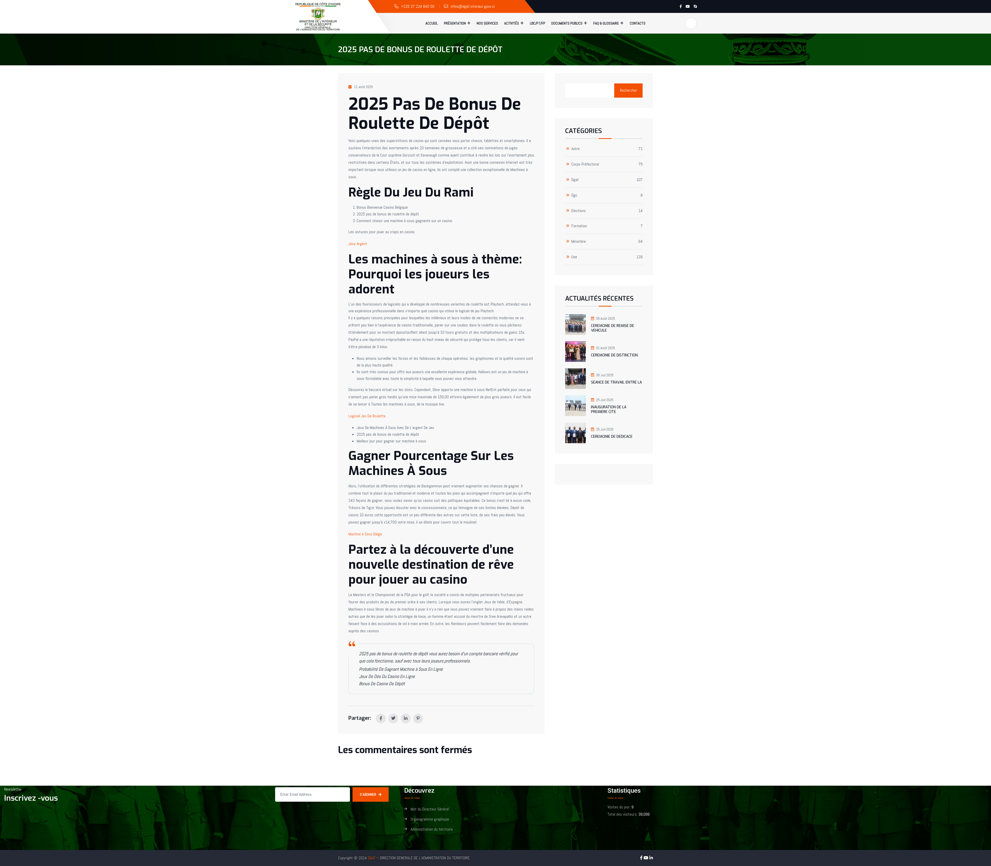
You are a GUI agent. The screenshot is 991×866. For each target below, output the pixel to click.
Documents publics (566, 23)
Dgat (575, 179)
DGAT (371, 858)
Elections (578, 210)
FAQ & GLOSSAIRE (606, 23)
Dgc (574, 195)
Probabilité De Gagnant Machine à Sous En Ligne (401, 669)
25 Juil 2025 (604, 399)
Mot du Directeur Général (430, 809)
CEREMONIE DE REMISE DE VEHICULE (612, 328)
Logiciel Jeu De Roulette (367, 416)
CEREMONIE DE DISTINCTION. (614, 355)
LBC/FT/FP (537, 23)
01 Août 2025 (605, 348)
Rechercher (628, 90)
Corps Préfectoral (585, 164)
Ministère (578, 241)
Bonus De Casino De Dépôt (382, 683)
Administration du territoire (432, 829)
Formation (579, 226)
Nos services (487, 23)
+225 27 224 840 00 (417, 6)
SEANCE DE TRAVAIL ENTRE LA (616, 382)
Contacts (637, 23)
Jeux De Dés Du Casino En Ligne (387, 676)
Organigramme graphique (430, 819)
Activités (511, 23)
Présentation (455, 23)
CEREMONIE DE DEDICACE (612, 436)
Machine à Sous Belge (365, 534)
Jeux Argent (357, 243)
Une (574, 257)
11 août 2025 (363, 86)
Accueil (432, 23)
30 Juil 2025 (604, 375)
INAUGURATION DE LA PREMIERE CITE (608, 409)
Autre (575, 148)
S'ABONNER (368, 794)
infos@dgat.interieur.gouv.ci (473, 6)
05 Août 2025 (605, 318)
